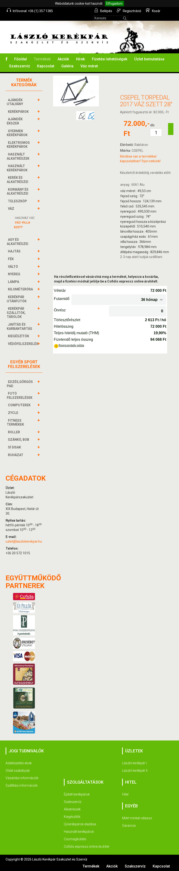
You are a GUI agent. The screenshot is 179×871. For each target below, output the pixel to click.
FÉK (11, 259)
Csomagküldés (75, 839)
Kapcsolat (45, 66)
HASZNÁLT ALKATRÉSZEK (18, 156)
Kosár (155, 11)
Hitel (125, 794)
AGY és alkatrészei (17, 242)
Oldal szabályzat (18, 770)
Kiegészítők (72, 817)
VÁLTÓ (13, 267)
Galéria (67, 66)
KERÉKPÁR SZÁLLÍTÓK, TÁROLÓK (16, 313)
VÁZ (11, 208)
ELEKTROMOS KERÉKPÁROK (18, 145)
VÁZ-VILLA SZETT (22, 225)
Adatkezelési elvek (19, 763)
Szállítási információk (22, 785)
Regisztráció (131, 11)
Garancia (129, 825)
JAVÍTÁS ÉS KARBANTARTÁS (19, 326)
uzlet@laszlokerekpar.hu (24, 541)
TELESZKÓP (17, 201)
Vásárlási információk (22, 778)
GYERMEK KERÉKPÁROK (17, 133)
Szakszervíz (19, 66)
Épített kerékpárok (77, 794)
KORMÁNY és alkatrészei (17, 192)
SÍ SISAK (14, 447)
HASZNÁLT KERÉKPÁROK (17, 168)
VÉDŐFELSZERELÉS (23, 344)
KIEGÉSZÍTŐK (18, 336)
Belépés (106, 11)
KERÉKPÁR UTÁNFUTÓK (17, 299)
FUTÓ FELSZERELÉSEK (19, 395)
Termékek (42, 59)
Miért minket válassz (137, 818)
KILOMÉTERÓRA (20, 289)
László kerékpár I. (134, 763)
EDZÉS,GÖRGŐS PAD (20, 384)
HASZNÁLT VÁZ (25, 218)
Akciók (63, 59)
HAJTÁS (14, 251)
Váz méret (89, 66)
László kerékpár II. (135, 770)
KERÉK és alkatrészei (17, 180)
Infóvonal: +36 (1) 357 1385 (32, 11)
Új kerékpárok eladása (80, 824)
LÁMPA (13, 282)
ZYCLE (13, 413)
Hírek (80, 59)
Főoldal (20, 59)
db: (152, 125)
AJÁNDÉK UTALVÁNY (15, 102)
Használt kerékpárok (79, 831)
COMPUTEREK (19, 405)
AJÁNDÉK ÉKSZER (15, 121)
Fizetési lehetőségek (109, 59)
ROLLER (14, 432)
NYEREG (14, 274)
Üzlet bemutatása (149, 59)
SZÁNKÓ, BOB (18, 439)
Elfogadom (114, 3)
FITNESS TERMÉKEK (15, 423)
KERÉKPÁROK (18, 112)
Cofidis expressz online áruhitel (86, 846)
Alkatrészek (72, 809)
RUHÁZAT (15, 455)
